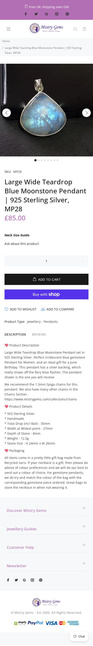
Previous (6, 112)
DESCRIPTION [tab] (15, 334)
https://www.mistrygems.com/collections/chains (41, 399)
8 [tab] (57, 160)
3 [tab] (42, 160)
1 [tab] (35, 160)
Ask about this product (22, 244)
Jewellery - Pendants (42, 321)
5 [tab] (48, 160)
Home (6, 41)
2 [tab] (38, 160)
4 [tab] (45, 160)
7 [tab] (54, 160)
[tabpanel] (46, 110)
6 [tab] (51, 160)
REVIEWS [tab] (39, 334)
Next (86, 112)
